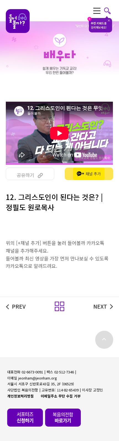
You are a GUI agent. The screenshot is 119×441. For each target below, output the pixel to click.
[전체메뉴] (102, 10)
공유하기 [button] (25, 174)
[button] (59, 306)
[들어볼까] (18, 21)
